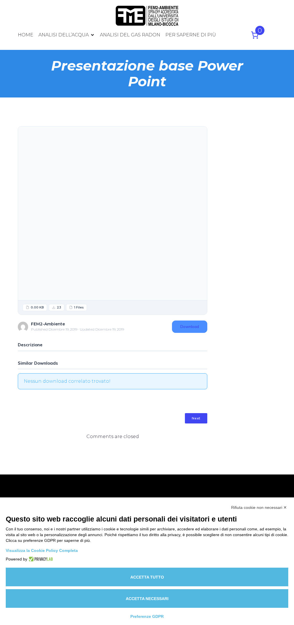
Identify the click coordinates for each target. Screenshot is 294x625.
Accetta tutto (147, 577)
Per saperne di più (190, 35)
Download (189, 326)
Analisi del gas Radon (130, 35)
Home (25, 35)
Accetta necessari (147, 598)
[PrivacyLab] (40, 559)
